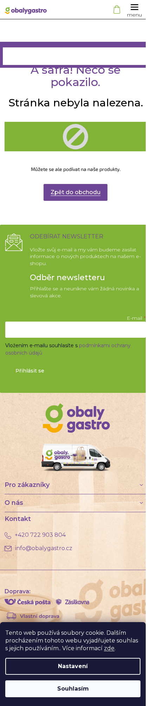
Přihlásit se (29, 371)
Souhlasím (73, 688)
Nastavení (73, 666)
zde (109, 648)
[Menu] (134, 9)
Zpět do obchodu (75, 192)
